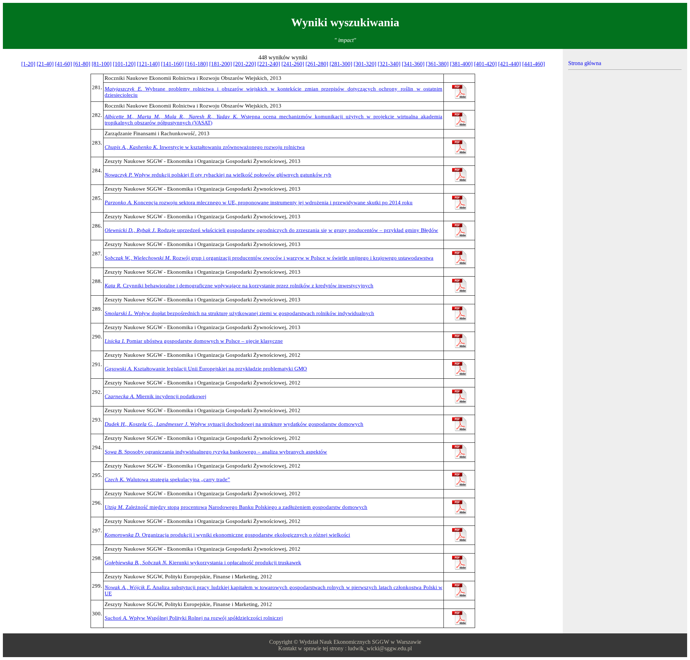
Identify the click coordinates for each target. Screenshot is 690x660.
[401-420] (485, 64)
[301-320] (365, 64)
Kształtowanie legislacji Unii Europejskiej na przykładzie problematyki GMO (206, 369)
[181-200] (220, 64)
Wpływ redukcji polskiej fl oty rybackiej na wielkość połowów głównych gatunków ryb (218, 175)
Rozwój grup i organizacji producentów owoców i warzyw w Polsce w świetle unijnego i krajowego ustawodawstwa (269, 258)
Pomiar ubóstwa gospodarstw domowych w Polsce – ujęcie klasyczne (194, 341)
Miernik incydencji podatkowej (155, 396)
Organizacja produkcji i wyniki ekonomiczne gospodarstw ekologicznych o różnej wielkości (227, 535)
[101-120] (124, 64)
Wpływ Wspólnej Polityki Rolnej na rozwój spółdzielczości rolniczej (194, 618)
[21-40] (45, 64)
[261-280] (316, 64)
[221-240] (268, 64)
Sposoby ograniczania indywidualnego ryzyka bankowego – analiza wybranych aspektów (216, 452)
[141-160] (172, 64)
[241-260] (292, 64)
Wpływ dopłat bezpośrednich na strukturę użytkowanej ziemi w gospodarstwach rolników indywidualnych (239, 313)
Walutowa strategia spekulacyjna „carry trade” (167, 479)
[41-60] (63, 64)
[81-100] (101, 64)
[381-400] (461, 64)
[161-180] (196, 64)
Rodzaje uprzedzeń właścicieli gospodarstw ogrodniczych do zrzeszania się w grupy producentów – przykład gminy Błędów (271, 230)
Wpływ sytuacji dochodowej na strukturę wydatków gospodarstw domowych (234, 424)
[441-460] (533, 64)
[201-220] (244, 64)
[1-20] (28, 64)
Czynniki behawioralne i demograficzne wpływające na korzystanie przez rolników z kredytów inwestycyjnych (239, 285)
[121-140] (148, 64)
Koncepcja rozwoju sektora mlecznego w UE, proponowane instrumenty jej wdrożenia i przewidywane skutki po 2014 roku (259, 202)
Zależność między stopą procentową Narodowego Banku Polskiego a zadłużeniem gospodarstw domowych (236, 507)
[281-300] (341, 64)
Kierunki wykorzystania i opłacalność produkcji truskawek (203, 562)
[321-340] (389, 64)
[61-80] (81, 64)
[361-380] (437, 64)
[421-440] (509, 64)
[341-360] (413, 64)
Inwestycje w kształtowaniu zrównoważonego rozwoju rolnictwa (205, 147)
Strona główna (584, 63)
